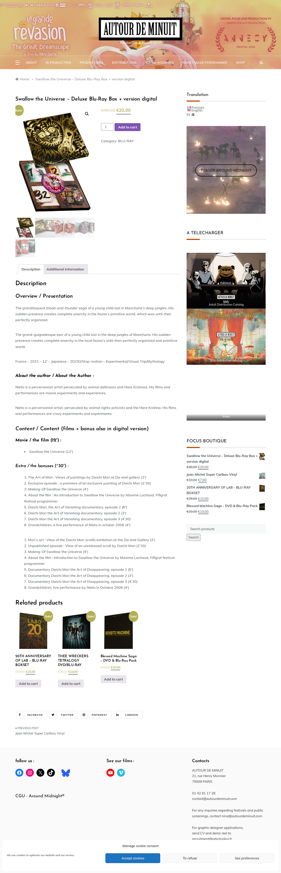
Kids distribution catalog (226, 360)
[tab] (31, 269)
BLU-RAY (126, 141)
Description (31, 269)
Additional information (65, 269)
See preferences (247, 858)
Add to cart (127, 127)
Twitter (67, 714)
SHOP (240, 62)
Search (193, 537)
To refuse (190, 858)
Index (226, 416)
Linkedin (131, 714)
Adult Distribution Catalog (226, 304)
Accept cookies (133, 858)
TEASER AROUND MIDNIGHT (226, 170)
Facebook (35, 714)
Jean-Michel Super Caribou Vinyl (40, 733)
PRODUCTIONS (91, 62)
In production (58, 62)
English (197, 110)
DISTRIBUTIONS (124, 62)
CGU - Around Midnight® (39, 796)
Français (197, 107)
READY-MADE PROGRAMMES (205, 62)
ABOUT (31, 62)
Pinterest (99, 714)
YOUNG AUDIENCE (159, 62)
